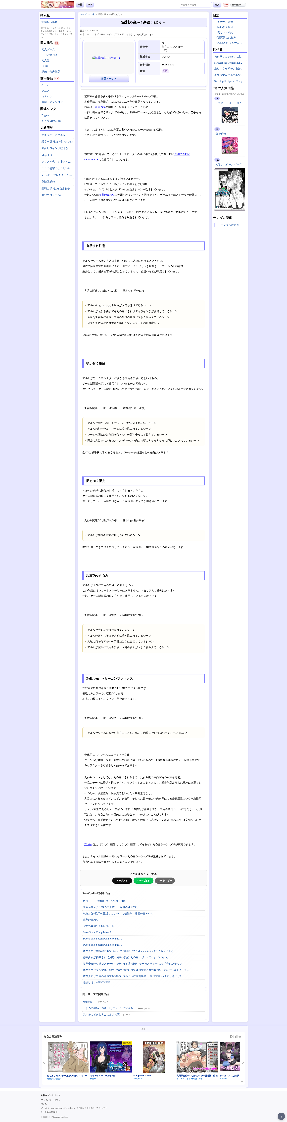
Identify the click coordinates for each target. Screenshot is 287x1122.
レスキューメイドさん (228, 103)
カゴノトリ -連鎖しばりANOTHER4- (104, 900)
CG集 (45, 66)
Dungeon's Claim (142, 1075)
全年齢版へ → (238, 4)
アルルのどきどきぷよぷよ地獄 (101, 1014)
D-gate (45, 115)
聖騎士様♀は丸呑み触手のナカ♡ (58, 188)
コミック (47, 96)
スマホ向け (51, 55)
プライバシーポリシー (51, 1100)
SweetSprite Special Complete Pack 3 (102, 944)
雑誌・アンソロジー (53, 102)
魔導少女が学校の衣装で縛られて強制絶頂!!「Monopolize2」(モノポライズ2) (128, 951)
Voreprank (138, 1078)
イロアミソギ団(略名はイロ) (189, 1078)
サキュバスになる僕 (53, 135)
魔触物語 (88, 1001)
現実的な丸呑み (226, 37)
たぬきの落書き (54, 1078)
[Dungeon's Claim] (154, 1057)
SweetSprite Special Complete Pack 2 (102, 938)
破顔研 (93, 1078)
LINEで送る (143, 880)
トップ (83, 14)
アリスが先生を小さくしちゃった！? (58, 161)
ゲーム (45, 85)
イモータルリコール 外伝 (102, 1075)
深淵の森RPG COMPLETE (98, 926)
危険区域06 (48, 181)
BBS (90, 4)
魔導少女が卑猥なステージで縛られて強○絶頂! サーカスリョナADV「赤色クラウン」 (134, 963)
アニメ (45, 90)
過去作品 (100, 107)
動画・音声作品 (51, 71)
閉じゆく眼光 (225, 32)
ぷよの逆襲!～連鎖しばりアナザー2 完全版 (108, 1008)
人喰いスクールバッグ (228, 164)
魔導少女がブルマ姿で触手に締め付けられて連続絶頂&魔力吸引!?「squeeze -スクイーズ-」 (136, 970)
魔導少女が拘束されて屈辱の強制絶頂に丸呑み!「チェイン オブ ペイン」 (126, 957)
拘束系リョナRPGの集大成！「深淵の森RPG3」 (111, 907)
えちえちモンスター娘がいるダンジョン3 (67, 1075)
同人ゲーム (48, 49)
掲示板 (44, 1104)
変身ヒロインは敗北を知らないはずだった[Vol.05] (58, 148)
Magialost (47, 155)
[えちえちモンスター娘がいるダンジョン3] (68, 1057)
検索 (217, 4)
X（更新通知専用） (50, 1112)
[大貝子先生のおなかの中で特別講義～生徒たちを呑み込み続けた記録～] (197, 1057)
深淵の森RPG (107, 194)
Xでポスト (122, 880)
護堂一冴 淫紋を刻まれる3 (57, 141)
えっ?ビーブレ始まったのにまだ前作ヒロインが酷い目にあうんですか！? (58, 175)
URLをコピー (165, 880)
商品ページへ (109, 78)
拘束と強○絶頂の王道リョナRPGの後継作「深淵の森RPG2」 (119, 913)
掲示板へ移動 (49, 22)
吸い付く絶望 (225, 27)
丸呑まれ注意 (225, 22)
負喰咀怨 (220, 133)
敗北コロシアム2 (51, 195)
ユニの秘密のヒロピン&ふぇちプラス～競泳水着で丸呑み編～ (58, 168)
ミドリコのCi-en (51, 120)
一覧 (80, 4)
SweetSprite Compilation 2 (97, 932)
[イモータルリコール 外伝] (111, 1057)
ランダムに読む (230, 225)
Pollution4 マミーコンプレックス (231, 42)
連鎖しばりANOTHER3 (96, 982)
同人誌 (45, 60)
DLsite (88, 844)
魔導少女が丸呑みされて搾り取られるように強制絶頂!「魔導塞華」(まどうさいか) (132, 976)
